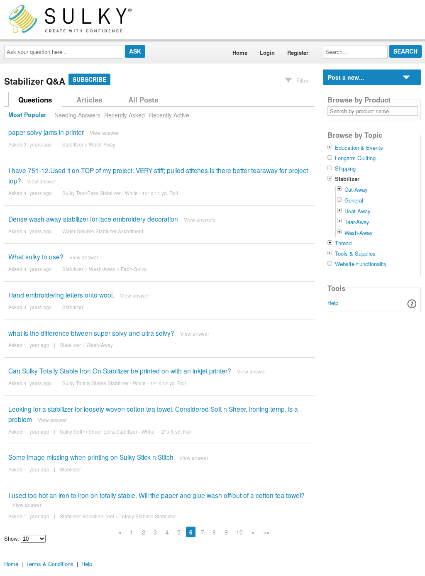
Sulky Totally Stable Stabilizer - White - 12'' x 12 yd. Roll (124, 383)
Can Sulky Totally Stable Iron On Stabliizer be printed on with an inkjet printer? (119, 370)
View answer (104, 132)
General (353, 200)
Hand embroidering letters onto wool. (61, 294)
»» (266, 532)
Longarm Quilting (355, 158)
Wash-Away (102, 144)
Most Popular (27, 115)
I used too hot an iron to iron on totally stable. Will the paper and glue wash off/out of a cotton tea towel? (156, 495)
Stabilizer (72, 144)
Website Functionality (361, 264)
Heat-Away (357, 211)
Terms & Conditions (49, 564)
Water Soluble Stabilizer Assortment (102, 231)
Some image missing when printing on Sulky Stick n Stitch (90, 456)
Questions (35, 100)
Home (239, 52)
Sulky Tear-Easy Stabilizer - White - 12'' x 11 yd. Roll (120, 193)
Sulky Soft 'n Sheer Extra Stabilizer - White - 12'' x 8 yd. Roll (126, 431)
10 (239, 532)
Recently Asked (124, 115)
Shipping (345, 168)
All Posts (143, 100)
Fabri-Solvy (134, 269)
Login (267, 52)
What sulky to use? (36, 256)
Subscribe (89, 79)
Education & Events (359, 148)
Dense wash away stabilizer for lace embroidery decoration (93, 218)
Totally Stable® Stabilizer (148, 516)
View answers (199, 219)
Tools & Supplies (355, 253)
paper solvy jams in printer (46, 132)
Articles (89, 100)
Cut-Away (356, 189)
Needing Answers (77, 115)
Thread (343, 243)
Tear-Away (356, 222)
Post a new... (346, 77)
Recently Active (169, 115)
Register (297, 52)
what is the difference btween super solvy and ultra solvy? (91, 332)
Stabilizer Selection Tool (87, 516)
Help (332, 303)
